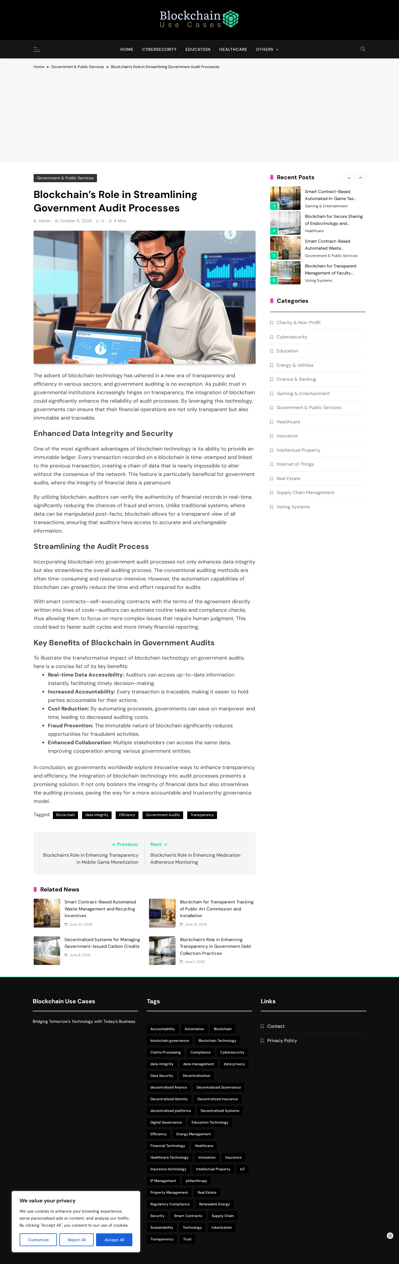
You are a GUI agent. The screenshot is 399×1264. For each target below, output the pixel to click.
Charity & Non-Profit (299, 322)
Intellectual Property (298, 450)
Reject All (77, 1239)
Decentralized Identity (169, 1099)
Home (126, 49)
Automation (194, 1029)
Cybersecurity (159, 49)
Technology (192, 1227)
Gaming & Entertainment (326, 206)
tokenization (221, 1227)
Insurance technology (168, 1169)
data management (198, 1064)
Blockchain (65, 814)
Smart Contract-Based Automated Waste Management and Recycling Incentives (100, 909)
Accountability (162, 1029)
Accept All (114, 1239)
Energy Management (193, 1134)
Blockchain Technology (217, 1040)
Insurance (287, 436)
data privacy (234, 1064)
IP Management (163, 1180)
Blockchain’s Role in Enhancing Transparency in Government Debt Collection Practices (215, 946)
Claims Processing (165, 1052)
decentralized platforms (170, 1110)
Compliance (200, 1052)
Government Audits (163, 814)
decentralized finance (168, 1087)
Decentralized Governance (219, 1087)
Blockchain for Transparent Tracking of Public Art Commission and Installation (217, 909)
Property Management (169, 1192)
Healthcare (233, 49)
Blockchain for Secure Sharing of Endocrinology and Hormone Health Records (334, 223)
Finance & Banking (296, 379)
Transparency (202, 814)
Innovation (207, 1157)
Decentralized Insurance (217, 1099)
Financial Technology (167, 1145)
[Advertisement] (199, 114)
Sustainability (161, 1227)
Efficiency (127, 814)
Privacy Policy (282, 1040)
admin (45, 220)
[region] (76, 1221)
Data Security (161, 1075)
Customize (38, 1239)
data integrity (96, 814)
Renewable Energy (214, 1204)
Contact (275, 1026)
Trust (187, 1239)
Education (198, 49)
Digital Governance (166, 1122)
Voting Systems (318, 280)
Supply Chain (223, 1215)
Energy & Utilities (295, 365)
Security (157, 1215)
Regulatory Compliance (170, 1204)
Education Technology (210, 1122)
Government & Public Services (65, 177)
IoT (242, 1169)
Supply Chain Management (305, 492)
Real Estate (289, 478)
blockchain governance (169, 1040)
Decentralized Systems (220, 1110)
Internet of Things (295, 464)
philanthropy (196, 1180)
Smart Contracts (188, 1215)
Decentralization (196, 1075)
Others (264, 49)
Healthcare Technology (169, 1157)
